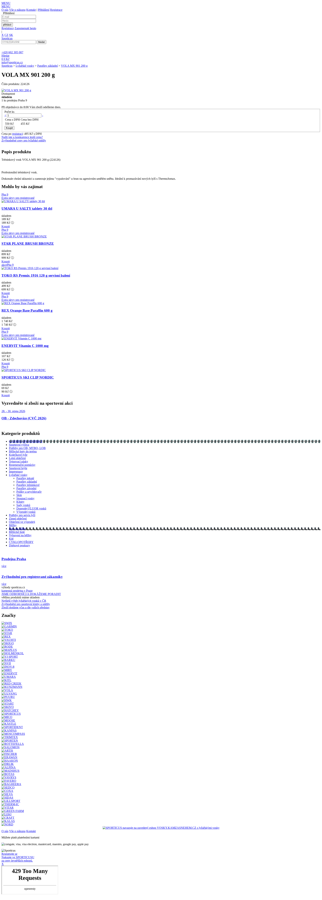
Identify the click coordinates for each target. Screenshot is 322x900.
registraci (17, 133)
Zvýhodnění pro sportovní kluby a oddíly (25, 604)
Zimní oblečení (18, 518)
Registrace (56, 9)
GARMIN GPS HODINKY (26, 441)
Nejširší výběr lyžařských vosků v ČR (23, 600)
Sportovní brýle (18, 468)
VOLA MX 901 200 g (74, 65)
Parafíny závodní (26, 488)
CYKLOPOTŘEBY (21, 542)
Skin (19, 495)
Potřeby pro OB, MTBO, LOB (27, 448)
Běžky (13, 525)
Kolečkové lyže (18, 454)
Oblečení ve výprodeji (22, 521)
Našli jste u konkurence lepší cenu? (22, 137)
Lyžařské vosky (25, 65)
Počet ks (9, 111)
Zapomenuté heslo (25, 28)
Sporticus (6, 65)
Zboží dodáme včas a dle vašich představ (25, 607)
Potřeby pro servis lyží (22, 515)
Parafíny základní (47, 65)
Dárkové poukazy (19, 545)
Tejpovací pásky (18, 461)
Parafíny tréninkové (28, 485)
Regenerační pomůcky (22, 464)
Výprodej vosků (25, 511)
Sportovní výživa (19, 444)
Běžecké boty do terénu (23, 451)
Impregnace (16, 471)
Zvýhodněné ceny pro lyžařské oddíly (23, 140)
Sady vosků (23, 505)
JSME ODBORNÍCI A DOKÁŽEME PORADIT (31, 594)
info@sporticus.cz (12, 62)
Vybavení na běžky (20, 535)
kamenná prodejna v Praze (17, 590)
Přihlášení (43, 9)
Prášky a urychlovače (29, 491)
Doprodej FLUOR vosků (31, 508)
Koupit (5, 226)
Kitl (11, 538)
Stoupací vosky (25, 498)
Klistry (20, 501)
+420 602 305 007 (12, 52)
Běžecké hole (17, 532)
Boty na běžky (17, 528)
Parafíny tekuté (25, 478)
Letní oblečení (17, 458)
